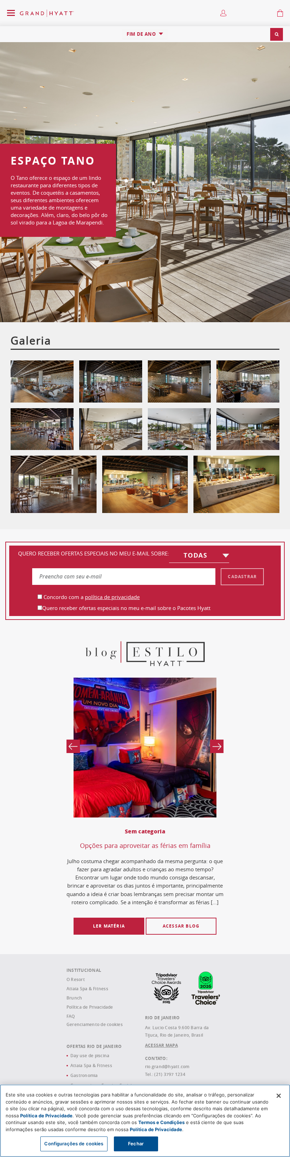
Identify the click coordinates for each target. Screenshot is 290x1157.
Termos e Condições (161, 1122)
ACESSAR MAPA (161, 1045)
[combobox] (145, 34)
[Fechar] (278, 1096)
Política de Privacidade (89, 1007)
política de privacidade (112, 596)
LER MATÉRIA (109, 926)
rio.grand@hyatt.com (167, 1067)
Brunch (74, 998)
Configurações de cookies (73, 1143)
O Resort (75, 979)
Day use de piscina (89, 1056)
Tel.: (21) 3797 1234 (165, 1074)
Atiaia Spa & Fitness (87, 989)
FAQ (70, 1016)
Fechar (136, 1143)
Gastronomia (84, 1075)
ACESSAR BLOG (181, 926)
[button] (276, 34)
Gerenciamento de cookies (94, 1024)
